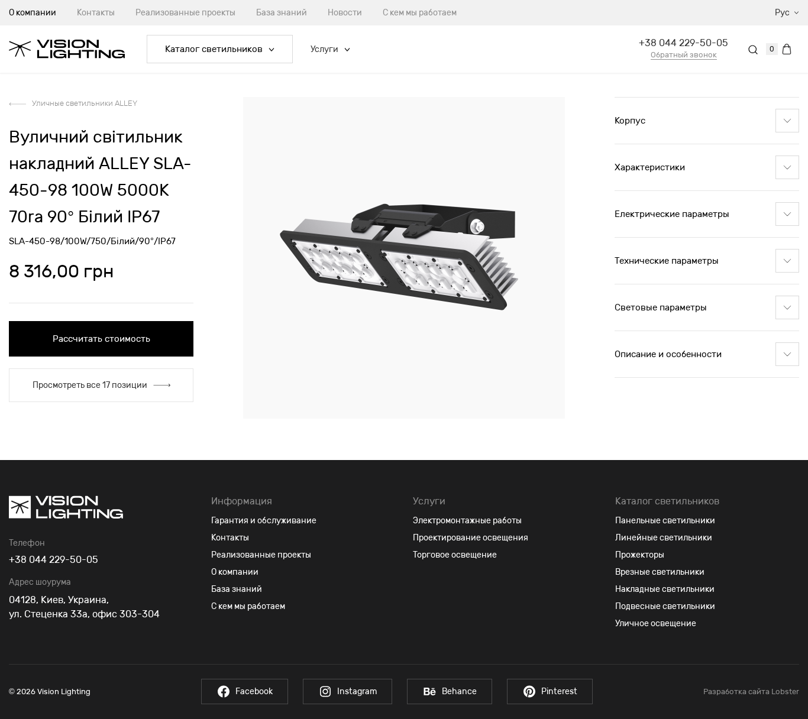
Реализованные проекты (185, 13)
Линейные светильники (663, 538)
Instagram (357, 691)
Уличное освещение (655, 623)
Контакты (96, 13)
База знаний (281, 13)
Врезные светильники (659, 572)
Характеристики (650, 167)
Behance (459, 691)
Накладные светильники (665, 589)
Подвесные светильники (665, 606)
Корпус (630, 120)
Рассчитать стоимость (101, 338)
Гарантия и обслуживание (263, 521)
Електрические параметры (672, 214)
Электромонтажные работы (467, 521)
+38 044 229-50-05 (683, 42)
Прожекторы (639, 555)
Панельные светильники (665, 521)
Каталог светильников (214, 49)
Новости (345, 13)
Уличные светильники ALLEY (84, 103)
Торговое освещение (455, 555)
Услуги (324, 49)
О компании (234, 572)
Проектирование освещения (470, 538)
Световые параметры (661, 307)
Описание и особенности (668, 354)
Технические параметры (667, 260)
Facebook (254, 691)
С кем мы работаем (420, 13)
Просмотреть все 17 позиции (90, 385)
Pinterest (559, 691)
